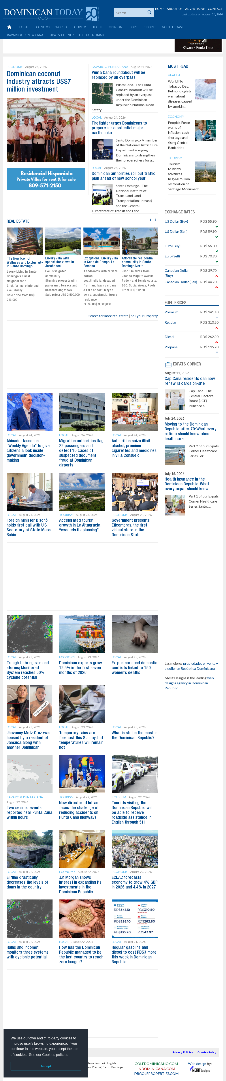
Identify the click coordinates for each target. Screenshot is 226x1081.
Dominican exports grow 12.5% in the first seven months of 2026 (80, 668)
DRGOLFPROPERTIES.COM (156, 1073)
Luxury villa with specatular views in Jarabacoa (59, 262)
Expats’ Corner (61, 35)
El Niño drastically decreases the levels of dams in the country (27, 882)
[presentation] (150, 219)
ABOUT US (175, 9)
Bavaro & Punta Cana (25, 35)
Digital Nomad (91, 35)
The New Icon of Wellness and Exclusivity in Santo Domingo (25, 262)
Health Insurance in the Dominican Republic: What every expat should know (187, 484)
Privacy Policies (183, 1052)
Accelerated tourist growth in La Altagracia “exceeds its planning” (79, 525)
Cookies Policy (207, 1052)
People (133, 27)
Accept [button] (46, 1066)
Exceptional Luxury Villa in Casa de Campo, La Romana (100, 262)
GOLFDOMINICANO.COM (156, 1063)
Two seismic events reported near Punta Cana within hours (29, 813)
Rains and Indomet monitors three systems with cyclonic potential (28, 952)
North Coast (173, 27)
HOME (159, 9)
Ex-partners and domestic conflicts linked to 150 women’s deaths (134, 668)
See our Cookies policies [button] (48, 1055)
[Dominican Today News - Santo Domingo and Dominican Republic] (51, 13)
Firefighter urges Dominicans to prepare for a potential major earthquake (119, 128)
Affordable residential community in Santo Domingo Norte (138, 262)
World (61, 27)
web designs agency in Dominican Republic (189, 683)
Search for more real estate (108, 316)
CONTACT (215, 9)
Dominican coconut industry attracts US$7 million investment (39, 82)
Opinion (115, 27)
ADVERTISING (195, 9)
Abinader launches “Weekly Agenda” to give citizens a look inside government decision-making (28, 450)
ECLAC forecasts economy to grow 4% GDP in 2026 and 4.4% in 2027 (135, 882)
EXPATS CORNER (187, 364)
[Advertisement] (84, 42)
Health (98, 27)
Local (24, 27)
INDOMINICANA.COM (156, 1068)
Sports (150, 27)
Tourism (79, 27)
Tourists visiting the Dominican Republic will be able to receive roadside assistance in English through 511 (132, 812)
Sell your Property (144, 316)
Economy (42, 27)
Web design (197, 1063)
